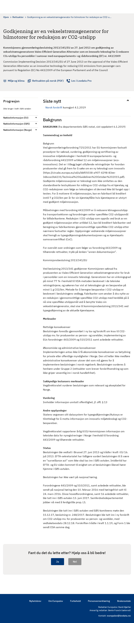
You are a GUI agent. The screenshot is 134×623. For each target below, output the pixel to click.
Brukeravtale (124, 601)
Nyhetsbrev (35, 601)
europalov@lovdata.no (119, 615)
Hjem (6, 17)
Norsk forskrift (53, 107)
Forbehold (75, 601)
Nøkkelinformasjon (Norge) (17, 129)
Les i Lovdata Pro (81, 80)
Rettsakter (18, 17)
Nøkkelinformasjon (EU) (15, 117)
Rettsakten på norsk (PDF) (48, 80)
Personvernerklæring (99, 601)
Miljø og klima (16, 80)
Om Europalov (55, 601)
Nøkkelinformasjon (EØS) (16, 123)
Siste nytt (52, 101)
